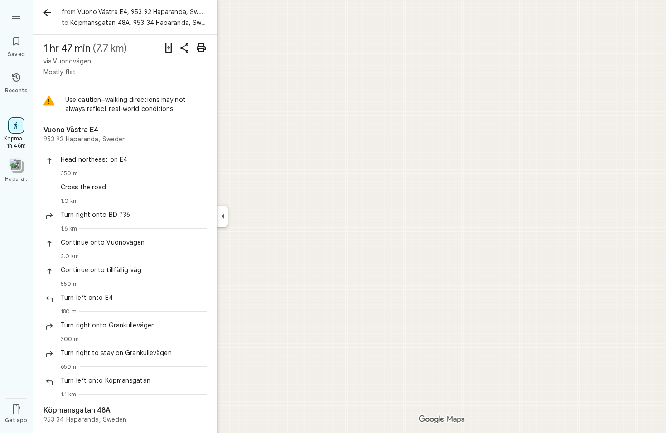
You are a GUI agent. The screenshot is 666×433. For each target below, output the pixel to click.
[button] (134, 159)
